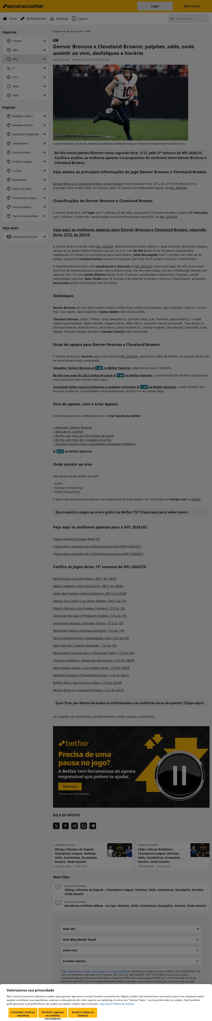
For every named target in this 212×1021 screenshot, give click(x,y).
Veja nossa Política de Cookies (117, 1004)
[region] (106, 1002)
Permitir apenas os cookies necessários (53, 1014)
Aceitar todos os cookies (83, 1013)
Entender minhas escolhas (23, 1013)
